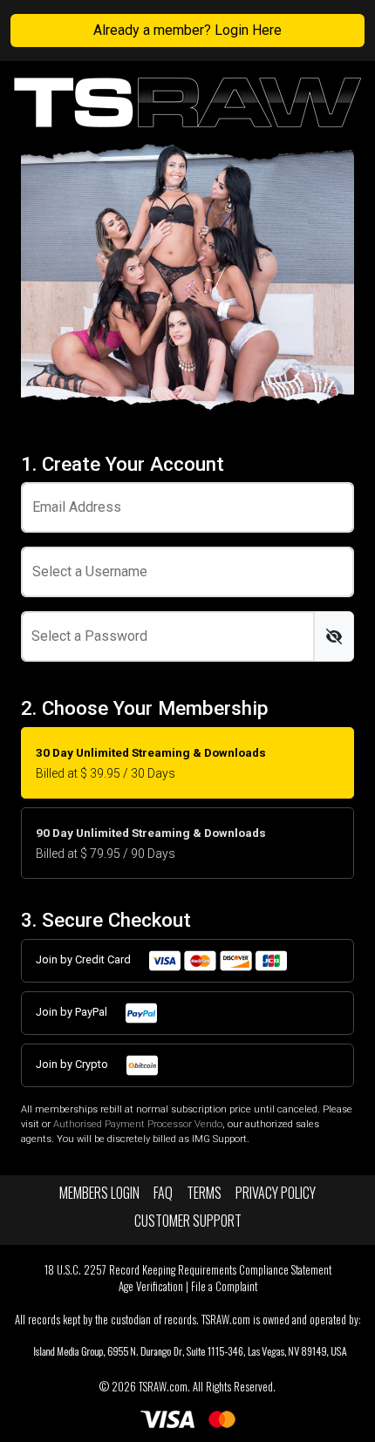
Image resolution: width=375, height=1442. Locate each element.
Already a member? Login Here (187, 30)
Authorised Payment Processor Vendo (137, 1124)
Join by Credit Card (84, 960)
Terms (204, 1192)
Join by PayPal (73, 1012)
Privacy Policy (275, 1192)
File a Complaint (224, 1286)
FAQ (163, 1192)
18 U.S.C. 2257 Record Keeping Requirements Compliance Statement (187, 1270)
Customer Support (188, 1220)
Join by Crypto (73, 1064)
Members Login (99, 1192)
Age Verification (151, 1286)
